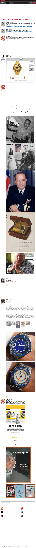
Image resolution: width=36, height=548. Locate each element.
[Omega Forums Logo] (3, 2)
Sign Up (31, 2)
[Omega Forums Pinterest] (26, 546)
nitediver (7, 299)
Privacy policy (16, 546)
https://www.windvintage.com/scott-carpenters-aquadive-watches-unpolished (19, 394)
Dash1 (7, 278)
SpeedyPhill (8, 36)
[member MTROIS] (2, 512)
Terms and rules (11, 546)
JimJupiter (7, 55)
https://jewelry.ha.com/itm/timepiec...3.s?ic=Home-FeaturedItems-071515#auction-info (19, 26)
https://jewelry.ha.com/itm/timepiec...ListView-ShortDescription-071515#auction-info (19, 31)
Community (2, 0)
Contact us (7, 546)
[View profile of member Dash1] (3, 281)
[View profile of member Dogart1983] (3, 25)
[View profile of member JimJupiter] (3, 58)
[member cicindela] (2, 516)
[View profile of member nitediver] (3, 302)
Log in (34, 2)
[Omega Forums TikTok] (21, 546)
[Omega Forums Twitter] (20, 546)
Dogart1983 (8, 22)
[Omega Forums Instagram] (23, 546)
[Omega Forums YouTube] (18, 546)
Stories (6, 0)
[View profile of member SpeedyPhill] (3, 39)
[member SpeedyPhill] (2, 508)
